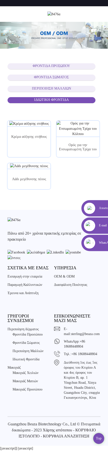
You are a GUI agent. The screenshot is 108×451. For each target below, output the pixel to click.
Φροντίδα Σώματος (51, 77)
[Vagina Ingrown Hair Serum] (78, 129)
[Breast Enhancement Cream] (29, 123)
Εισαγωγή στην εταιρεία (25, 276)
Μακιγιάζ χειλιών (25, 373)
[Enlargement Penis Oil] (29, 166)
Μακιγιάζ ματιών (25, 381)
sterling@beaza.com (85, 334)
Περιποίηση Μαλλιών (51, 88)
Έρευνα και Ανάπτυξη (23, 293)
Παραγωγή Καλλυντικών (25, 285)
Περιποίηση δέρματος (23, 329)
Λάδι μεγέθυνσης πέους (29, 179)
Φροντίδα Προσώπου (51, 66)
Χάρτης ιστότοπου (57, 430)
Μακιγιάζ (14, 367)
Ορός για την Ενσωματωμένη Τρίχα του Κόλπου (78, 147)
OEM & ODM (64, 276)
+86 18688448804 (84, 354)
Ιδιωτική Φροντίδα (51, 100)
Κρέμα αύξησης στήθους (29, 137)
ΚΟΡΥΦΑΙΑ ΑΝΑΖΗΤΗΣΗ (66, 436)
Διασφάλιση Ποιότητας (70, 285)
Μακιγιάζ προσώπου (27, 389)
